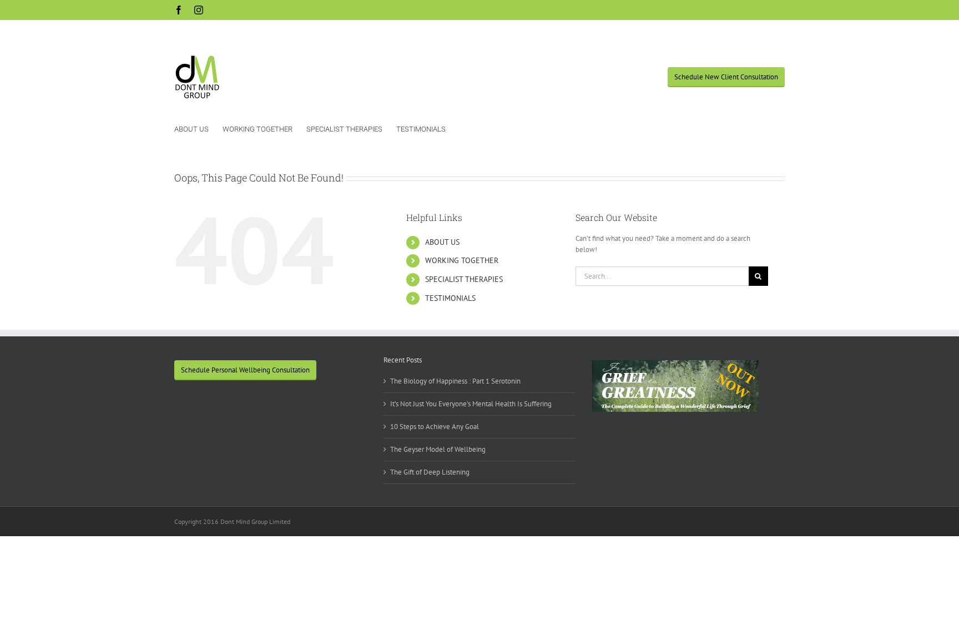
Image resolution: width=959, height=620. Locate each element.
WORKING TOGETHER (461, 260)
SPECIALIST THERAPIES (464, 279)
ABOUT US (442, 242)
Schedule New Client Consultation (726, 77)
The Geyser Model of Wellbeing (438, 449)
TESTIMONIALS (450, 298)
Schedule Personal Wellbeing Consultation (245, 370)
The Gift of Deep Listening (430, 472)
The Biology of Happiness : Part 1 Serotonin (455, 381)
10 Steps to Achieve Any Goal (434, 426)
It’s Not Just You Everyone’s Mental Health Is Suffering (471, 404)
